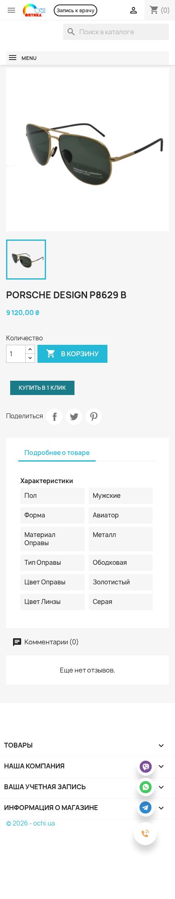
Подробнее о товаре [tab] (57, 452)
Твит (74, 416)
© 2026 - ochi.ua (30, 823)
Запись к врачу (75, 10)
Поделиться (54, 416)
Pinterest (93, 416)
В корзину (72, 353)
